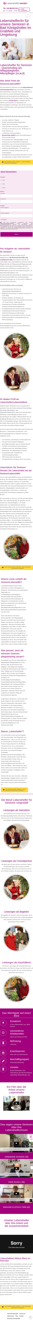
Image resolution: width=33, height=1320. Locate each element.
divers (3, 187)
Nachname (3, 199)
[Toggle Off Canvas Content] (28, 14)
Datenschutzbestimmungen (7, 223)
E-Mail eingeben (4, 207)
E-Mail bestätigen (4, 213)
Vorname (2, 193)
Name (2, 191)
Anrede (2, 177)
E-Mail (2, 205)
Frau (3, 180)
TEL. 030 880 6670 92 (10, 8)
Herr (3, 184)
